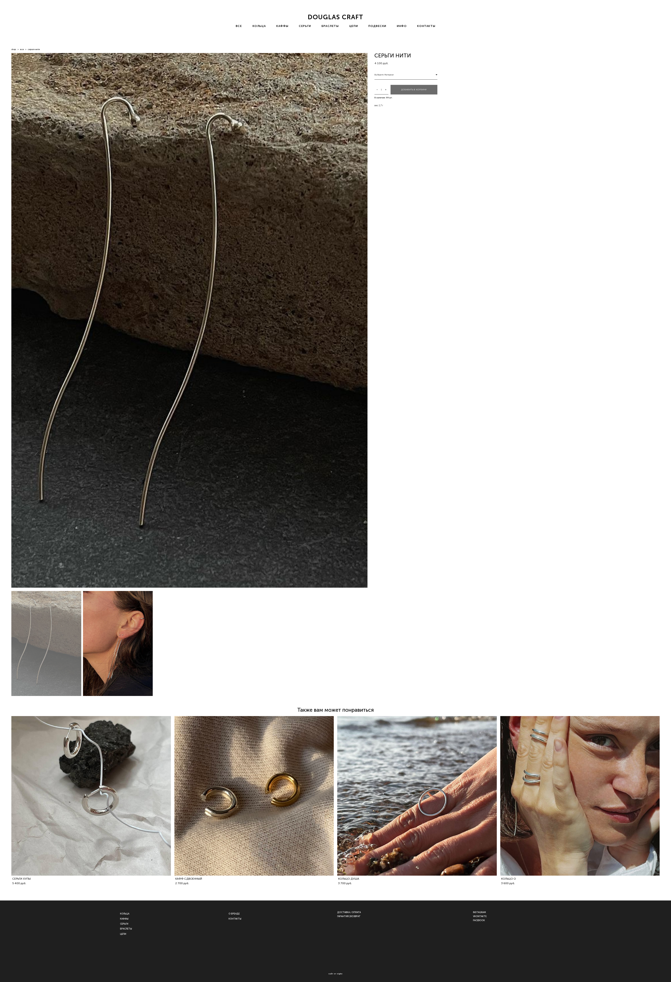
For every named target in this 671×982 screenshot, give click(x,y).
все (22, 49)
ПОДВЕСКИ (377, 26)
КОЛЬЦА (259, 26)
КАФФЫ (282, 26)
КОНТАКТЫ (426, 26)
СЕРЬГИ (305, 26)
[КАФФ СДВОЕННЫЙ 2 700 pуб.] (254, 796)
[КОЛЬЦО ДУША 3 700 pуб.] (417, 796)
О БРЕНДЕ (234, 913)
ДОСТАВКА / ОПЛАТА (349, 912)
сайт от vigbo (335, 974)
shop (13, 49)
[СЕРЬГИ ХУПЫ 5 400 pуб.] (91, 796)
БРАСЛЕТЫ (330, 26)
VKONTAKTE (480, 916)
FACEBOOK (479, 920)
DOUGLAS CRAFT (335, 17)
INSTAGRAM (479, 912)
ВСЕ (239, 26)
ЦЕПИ (353, 26)
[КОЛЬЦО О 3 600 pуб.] (580, 796)
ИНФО (402, 26)
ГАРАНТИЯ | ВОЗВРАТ (348, 916)
